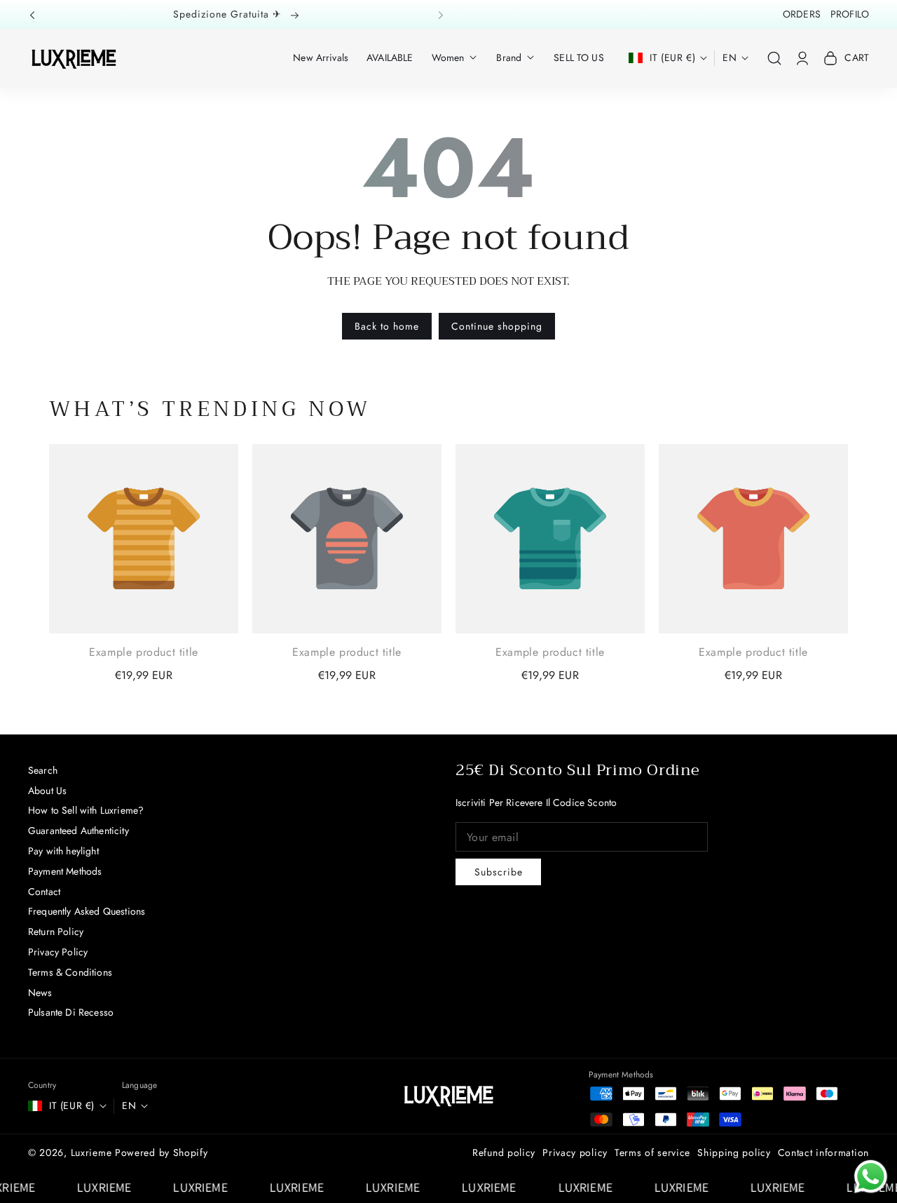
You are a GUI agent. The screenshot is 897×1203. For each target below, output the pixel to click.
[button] (36, 14)
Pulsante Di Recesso (71, 1012)
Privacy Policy (58, 952)
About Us (47, 791)
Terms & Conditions (70, 972)
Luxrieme (91, 1152)
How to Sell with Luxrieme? (86, 810)
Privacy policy (575, 1152)
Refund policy (503, 1152)
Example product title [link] (143, 652)
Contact (44, 892)
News (40, 993)
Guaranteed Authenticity (78, 831)
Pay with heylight (63, 851)
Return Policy (55, 932)
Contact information (823, 1152)
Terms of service (652, 1152)
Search (42, 770)
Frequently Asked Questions (86, 911)
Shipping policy (734, 1152)
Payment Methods (65, 871)
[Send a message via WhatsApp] (870, 1176)
